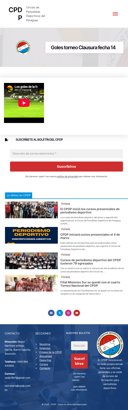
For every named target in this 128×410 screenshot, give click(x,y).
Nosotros (45, 344)
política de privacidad (67, 176)
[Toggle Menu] (115, 14)
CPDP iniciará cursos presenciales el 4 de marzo (90, 236)
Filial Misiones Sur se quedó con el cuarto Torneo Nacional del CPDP (90, 284)
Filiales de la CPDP (51, 352)
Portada (65, 203)
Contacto (45, 368)
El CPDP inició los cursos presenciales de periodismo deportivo (90, 210)
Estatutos (45, 348)
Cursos (44, 364)
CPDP (53, 404)
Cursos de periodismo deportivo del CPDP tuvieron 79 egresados (90, 261)
